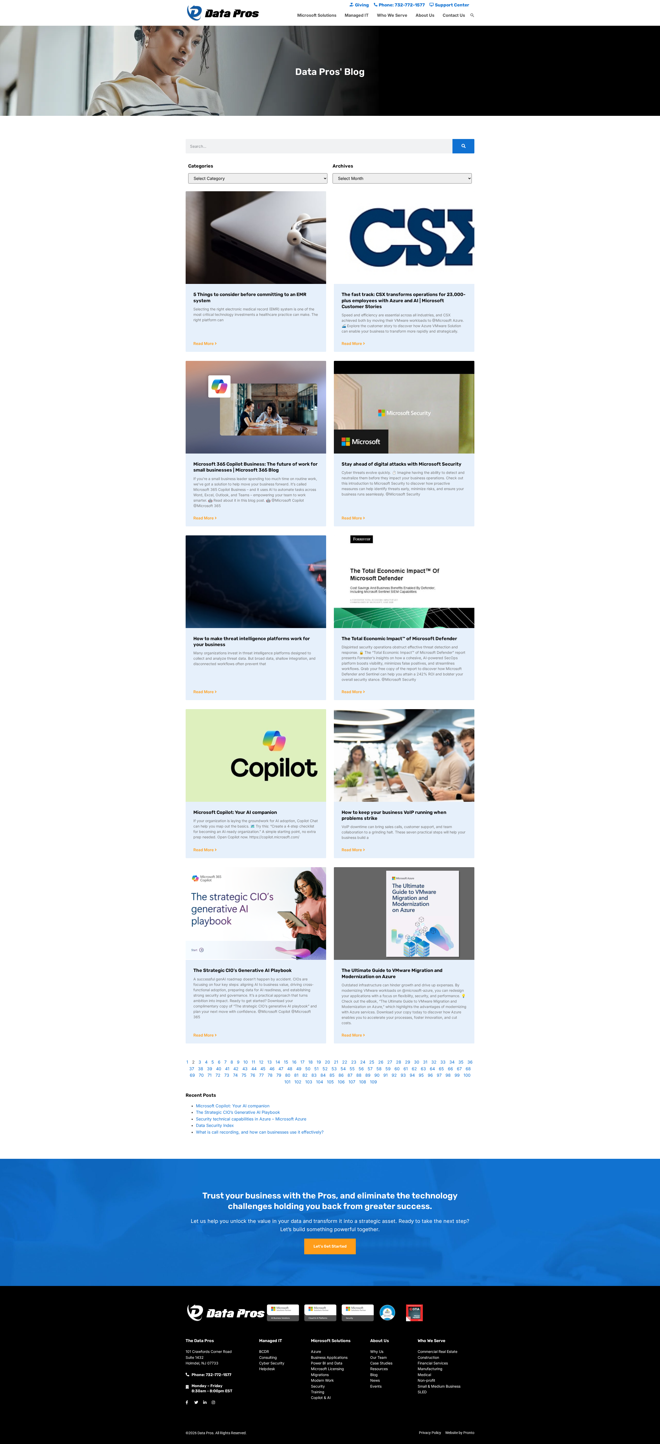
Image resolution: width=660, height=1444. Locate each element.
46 (272, 1068)
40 (218, 1068)
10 (245, 1062)
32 (433, 1062)
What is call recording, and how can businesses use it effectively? (260, 1132)
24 (362, 1062)
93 (403, 1075)
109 (373, 1081)
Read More (204, 343)
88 (358, 1075)
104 (319, 1081)
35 (461, 1062)
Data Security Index (215, 1125)
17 (302, 1062)
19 (319, 1062)
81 (296, 1075)
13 (269, 1062)
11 (253, 1062)
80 (287, 1075)
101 (287, 1081)
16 (294, 1062)
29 (407, 1062)
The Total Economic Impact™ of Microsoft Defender (399, 638)
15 (286, 1062)
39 (209, 1068)
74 (235, 1075)
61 (405, 1068)
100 (467, 1075)
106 (341, 1081)
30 (416, 1062)
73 (226, 1075)
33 (443, 1062)
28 (398, 1062)
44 (254, 1068)
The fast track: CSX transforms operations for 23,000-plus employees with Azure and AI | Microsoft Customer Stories (404, 300)
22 (344, 1062)
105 (330, 1081)
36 (470, 1062)
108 (362, 1081)
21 (336, 1062)
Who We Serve (392, 15)
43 (245, 1068)
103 (308, 1081)
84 (323, 1075)
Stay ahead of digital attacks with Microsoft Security (401, 464)
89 (367, 1075)
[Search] (463, 146)
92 (394, 1075)
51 (316, 1068)
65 (441, 1068)
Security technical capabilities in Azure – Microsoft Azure (251, 1118)
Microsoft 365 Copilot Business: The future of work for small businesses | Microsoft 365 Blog (255, 467)
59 (388, 1068)
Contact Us (454, 15)
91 (385, 1075)
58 (379, 1068)
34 (452, 1062)
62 (414, 1068)
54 (343, 1068)
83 (314, 1075)
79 (278, 1075)
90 (377, 1075)
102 (297, 1081)
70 (201, 1075)
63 (423, 1068)
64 (432, 1068)
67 (459, 1068)
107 (352, 1081)
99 (457, 1075)
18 (310, 1062)
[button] (472, 15)
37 (191, 1068)
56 (361, 1068)
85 (332, 1075)
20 (327, 1062)
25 (371, 1062)
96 (430, 1075)
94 (412, 1075)
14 (278, 1062)
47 (280, 1068)
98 (448, 1075)
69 (192, 1075)
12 (261, 1062)
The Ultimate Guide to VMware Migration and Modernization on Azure (392, 973)
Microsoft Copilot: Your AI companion (235, 812)
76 (252, 1075)
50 (307, 1068)
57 (370, 1068)
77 (261, 1075)
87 (350, 1075)
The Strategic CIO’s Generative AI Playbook (242, 970)
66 (450, 1068)
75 (244, 1075)
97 (439, 1075)
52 (325, 1068)
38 (200, 1068)
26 (380, 1062)
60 (397, 1068)
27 (389, 1062)
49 (298, 1068)
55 (352, 1068)
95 (421, 1075)
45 (263, 1068)
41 (227, 1068)
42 (235, 1068)
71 (210, 1075)
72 (218, 1075)
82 (305, 1075)
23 (353, 1062)
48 (289, 1068)
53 (334, 1068)
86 (341, 1075)
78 (270, 1075)
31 (425, 1062)
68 (468, 1068)
